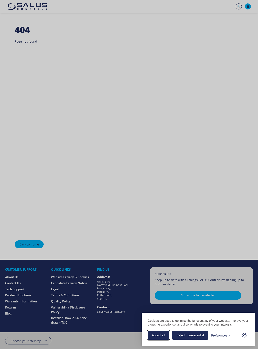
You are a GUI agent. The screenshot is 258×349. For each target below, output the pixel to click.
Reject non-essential (190, 335)
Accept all (158, 335)
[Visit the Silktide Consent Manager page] (244, 335)
